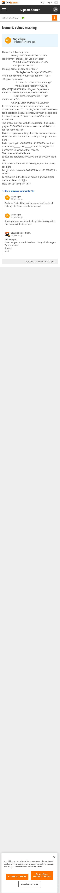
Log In (49, 2)
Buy (42, 2)
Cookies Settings (29, 884)
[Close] (54, 857)
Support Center (30, 9)
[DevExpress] (10, 3)
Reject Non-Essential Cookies (42, 875)
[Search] (55, 9)
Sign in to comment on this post (40, 261)
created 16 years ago (25, 41)
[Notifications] (56, 2)
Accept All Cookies (17, 876)
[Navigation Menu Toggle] (4, 10)
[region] (29, 873)
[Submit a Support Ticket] (54, 18)
